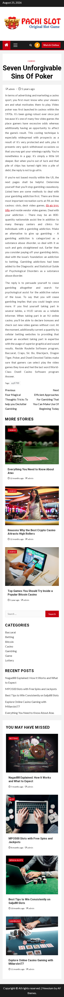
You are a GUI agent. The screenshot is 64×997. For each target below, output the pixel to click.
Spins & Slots (16, 860)
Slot (11, 799)
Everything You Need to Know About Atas (29, 712)
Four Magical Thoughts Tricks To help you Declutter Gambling (16, 399)
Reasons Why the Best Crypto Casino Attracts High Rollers (31, 532)
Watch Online (51, 45)
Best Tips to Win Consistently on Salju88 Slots (32, 695)
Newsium (47, 988)
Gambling (11, 651)
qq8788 (15, 383)
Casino (31, 61)
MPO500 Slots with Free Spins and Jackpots (31, 688)
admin (12, 89)
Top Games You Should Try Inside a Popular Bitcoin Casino (30, 592)
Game (8, 655)
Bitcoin (9, 641)
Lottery (9, 660)
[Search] (31, 45)
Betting (9, 637)
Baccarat (10, 632)
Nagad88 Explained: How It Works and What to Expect (30, 779)
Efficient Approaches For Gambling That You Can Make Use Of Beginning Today (46, 399)
